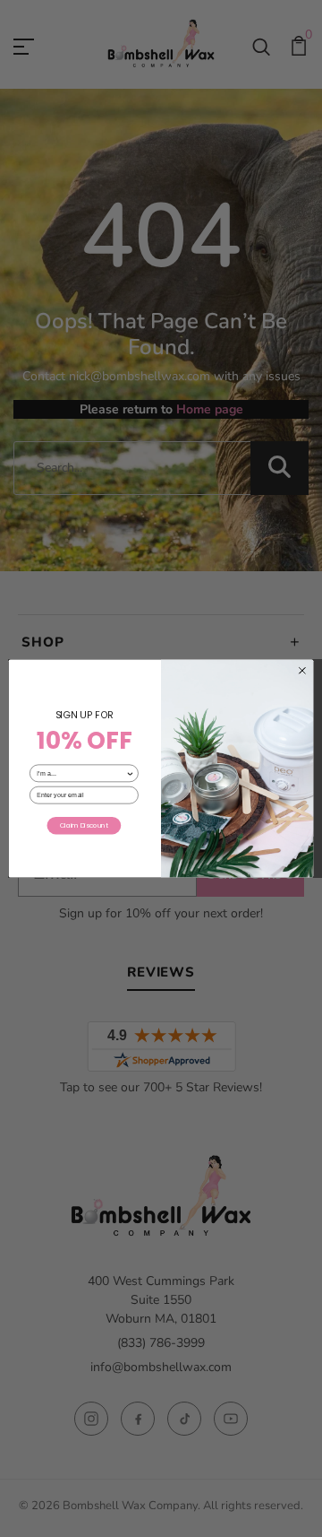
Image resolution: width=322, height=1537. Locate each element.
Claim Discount (84, 825)
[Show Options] (130, 773)
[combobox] (81, 773)
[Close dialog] (301, 670)
